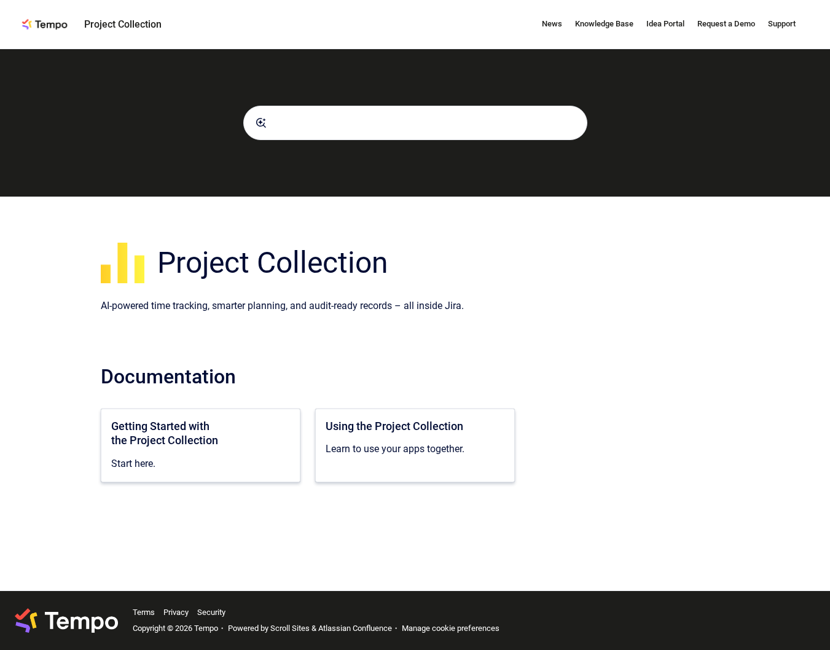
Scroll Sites (290, 628)
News (552, 23)
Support (782, 23)
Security (211, 612)
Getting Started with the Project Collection (164, 433)
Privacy (176, 612)
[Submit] (261, 123)
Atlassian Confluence (355, 628)
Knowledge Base (604, 23)
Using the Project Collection (394, 426)
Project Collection (123, 24)
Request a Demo (726, 23)
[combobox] (415, 122)
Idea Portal (665, 23)
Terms (144, 612)
